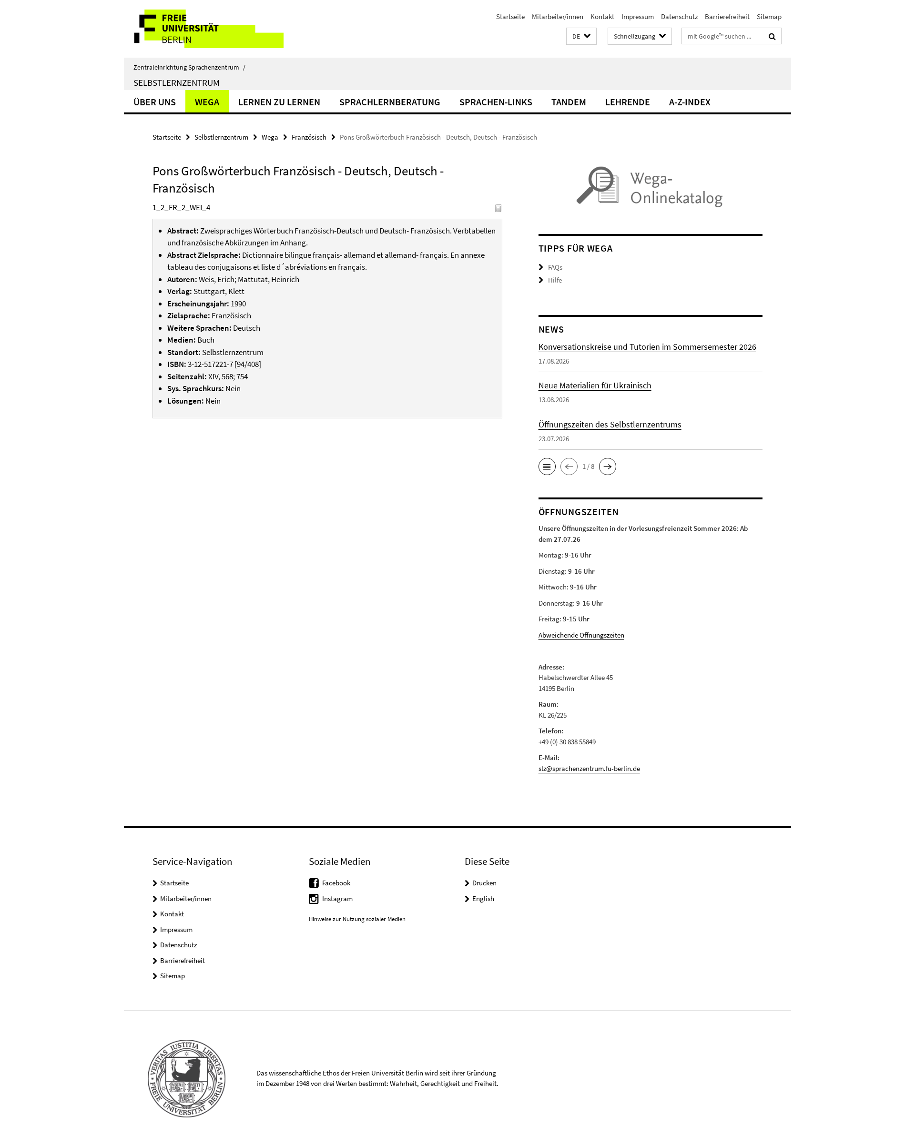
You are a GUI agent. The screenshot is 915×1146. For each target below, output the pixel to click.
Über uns (154, 102)
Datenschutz (679, 16)
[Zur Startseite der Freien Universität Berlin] (204, 29)
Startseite (510, 16)
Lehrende (627, 102)
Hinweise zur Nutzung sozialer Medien (357, 919)
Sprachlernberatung (389, 102)
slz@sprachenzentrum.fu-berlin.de (589, 768)
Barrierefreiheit (727, 16)
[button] (581, 36)
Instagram (337, 898)
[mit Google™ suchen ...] (772, 36)
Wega (207, 102)
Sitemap (769, 16)
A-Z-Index (690, 102)
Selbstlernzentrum (176, 82)
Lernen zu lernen (279, 102)
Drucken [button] (484, 882)
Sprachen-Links (495, 102)
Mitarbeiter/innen (557, 16)
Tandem (568, 102)
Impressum (637, 16)
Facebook (336, 882)
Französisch (309, 137)
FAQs (555, 267)
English (483, 898)
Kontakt (602, 16)
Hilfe (555, 279)
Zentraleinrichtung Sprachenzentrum (189, 67)
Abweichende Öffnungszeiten (581, 634)
